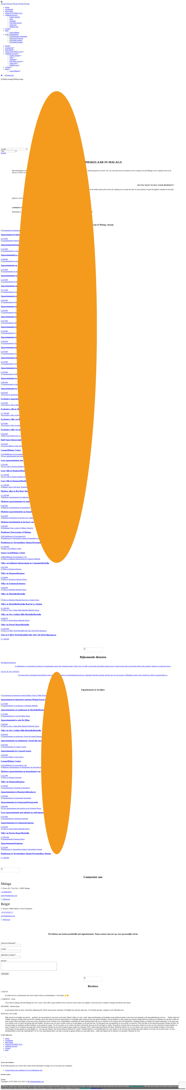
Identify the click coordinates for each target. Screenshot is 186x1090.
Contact (7, 1048)
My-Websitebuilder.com (36, 1081)
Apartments (9, 1040)
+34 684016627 (6, 892)
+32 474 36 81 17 (7, 912)
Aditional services (11, 1046)
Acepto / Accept (96, 1088)
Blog (7, 1050)
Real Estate (9, 1042)
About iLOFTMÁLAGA (13, 1044)
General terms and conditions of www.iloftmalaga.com (23, 1070)
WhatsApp (6, 899)
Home (7, 1038)
